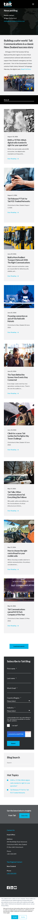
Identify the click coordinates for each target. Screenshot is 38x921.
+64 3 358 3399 (11, 873)
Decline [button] (23, 917)
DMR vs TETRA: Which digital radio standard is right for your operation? (20, 783)
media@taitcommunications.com (14, 21)
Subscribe (24, 815)
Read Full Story (26, 69)
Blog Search (13, 757)
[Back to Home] (8, 4)
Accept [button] (15, 917)
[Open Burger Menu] (33, 4)
